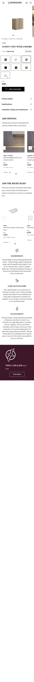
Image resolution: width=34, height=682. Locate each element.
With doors (19, 38)
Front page (5, 38)
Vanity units (12, 38)
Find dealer (17, 374)
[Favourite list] (30, 3)
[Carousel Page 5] (20, 35)
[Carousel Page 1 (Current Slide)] (13, 35)
